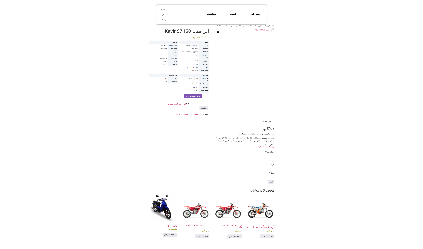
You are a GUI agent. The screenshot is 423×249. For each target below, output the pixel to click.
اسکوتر (237, 26)
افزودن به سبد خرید (193, 96)
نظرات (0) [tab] (267, 121)
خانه (272, 26)
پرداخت (163, 9)
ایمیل (271, 173)
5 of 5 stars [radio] (260, 147)
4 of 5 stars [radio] (263, 147)
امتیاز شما (269, 144)
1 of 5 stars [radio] (273, 147)
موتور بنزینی (245, 26)
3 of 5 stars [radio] (266, 147)
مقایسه (204, 108)
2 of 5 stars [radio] (269, 147)
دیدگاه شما (269, 152)
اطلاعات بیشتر (267, 236)
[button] (218, 32)
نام (272, 164)
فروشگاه (164, 20)
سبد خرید (164, 15)
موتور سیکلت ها (256, 26)
